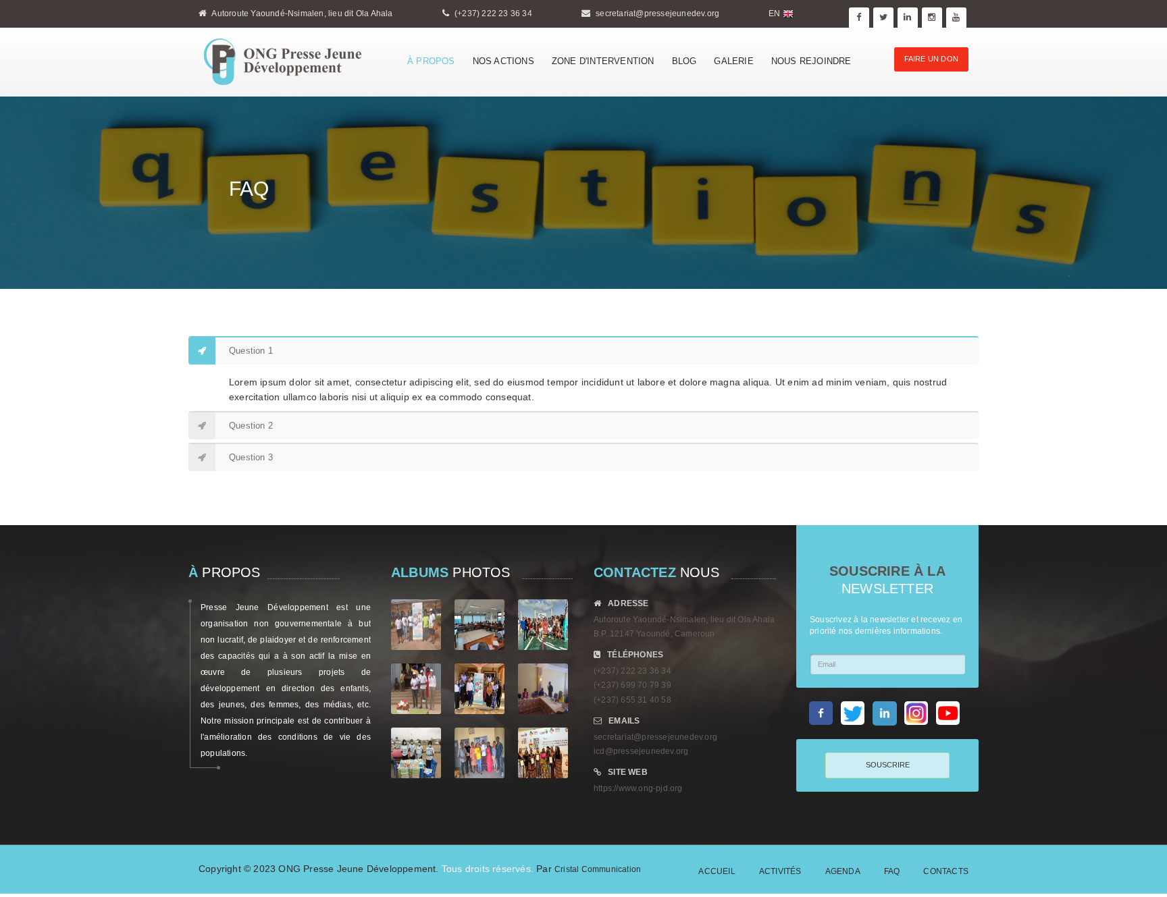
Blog (684, 61)
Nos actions (503, 61)
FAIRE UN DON (931, 59)
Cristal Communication (597, 869)
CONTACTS (945, 871)
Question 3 (251, 457)
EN (776, 13)
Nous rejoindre (811, 61)
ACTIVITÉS (780, 871)
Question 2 (251, 425)
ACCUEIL (716, 871)
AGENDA (842, 871)
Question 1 (251, 351)
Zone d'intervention (603, 61)
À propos (431, 61)
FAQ (892, 871)
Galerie (733, 61)
